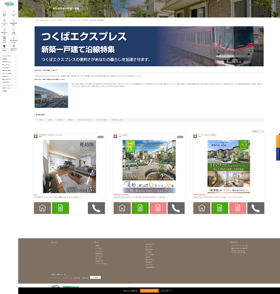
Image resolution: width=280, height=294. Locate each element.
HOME (55, 242)
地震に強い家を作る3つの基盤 (238, 248)
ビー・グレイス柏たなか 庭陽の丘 (207, 135)
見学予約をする (278, 141)
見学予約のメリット (7, 62)
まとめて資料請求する (149, 291)
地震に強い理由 (6, 70)
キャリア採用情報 (74, 278)
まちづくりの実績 (6, 73)
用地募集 (4, 59)
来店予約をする (278, 154)
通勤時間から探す (99, 261)
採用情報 (84, 278)
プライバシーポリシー (56, 278)
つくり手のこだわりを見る (101, 263)
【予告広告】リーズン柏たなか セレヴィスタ (50, 135)
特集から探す (98, 258)
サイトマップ (65, 278)
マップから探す (98, 251)
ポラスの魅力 (5, 67)
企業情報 (4, 91)
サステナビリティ (6, 85)
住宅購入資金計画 (150, 267)
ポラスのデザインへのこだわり (238, 245)
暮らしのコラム (6, 64)
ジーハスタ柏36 (122, 135)
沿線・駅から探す (99, 256)
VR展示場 (5, 76)
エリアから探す (98, 248)
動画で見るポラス (6, 79)
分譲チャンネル (6, 88)
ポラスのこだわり (6, 56)
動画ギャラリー (60, 274)
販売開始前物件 (99, 253)
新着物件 (97, 245)
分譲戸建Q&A (6, 82)
